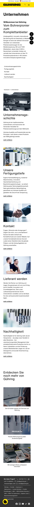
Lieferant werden (9, 74)
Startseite (6, 90)
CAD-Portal (11, 1)
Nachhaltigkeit (8, 77)
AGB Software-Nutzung (22, 491)
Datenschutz (7, 489)
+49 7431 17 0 (22, 479)
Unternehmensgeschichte (12, 66)
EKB (5, 493)
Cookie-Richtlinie (17, 489)
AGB (13, 491)
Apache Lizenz (25, 493)
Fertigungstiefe (9, 69)
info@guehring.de (21, 481)
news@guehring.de (23, 483)
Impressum (19, 487)
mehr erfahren (7, 140)
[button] (5, 501)
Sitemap (6, 487)
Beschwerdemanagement (10, 495)
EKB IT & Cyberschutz (14, 493)
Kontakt (17, 1)
